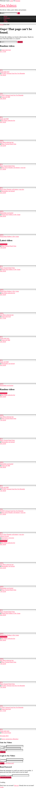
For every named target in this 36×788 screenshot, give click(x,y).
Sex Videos (8, 5)
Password (3, 750)
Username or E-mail (6, 775)
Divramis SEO (4, 736)
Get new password (6, 777)
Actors (6, 21)
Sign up (3, 752)
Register (17, 1)
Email (1, 748)
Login (11, 1)
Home (5, 16)
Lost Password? (9, 763)
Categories (7, 18)
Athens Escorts (4, 536)
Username (3, 746)
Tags (5, 20)
